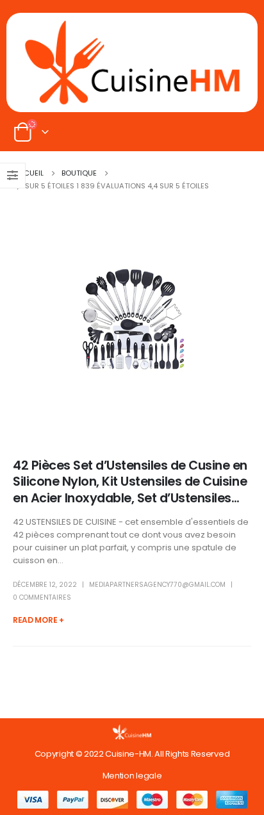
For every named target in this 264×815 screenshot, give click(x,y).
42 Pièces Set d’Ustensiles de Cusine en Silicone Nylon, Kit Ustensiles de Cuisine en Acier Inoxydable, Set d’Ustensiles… (130, 482)
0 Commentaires (42, 597)
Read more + (38, 619)
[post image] (132, 319)
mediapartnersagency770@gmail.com (157, 584)
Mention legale (132, 776)
